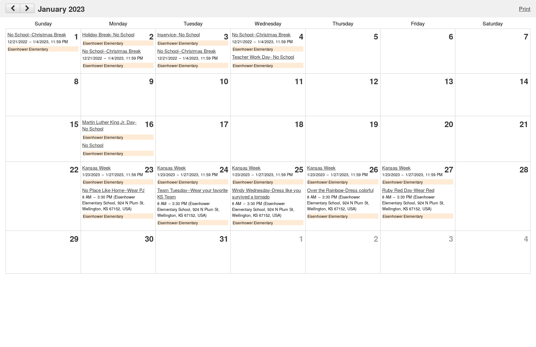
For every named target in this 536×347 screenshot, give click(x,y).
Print (524, 8)
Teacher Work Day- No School (263, 56)
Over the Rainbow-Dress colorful (340, 190)
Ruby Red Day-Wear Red (408, 190)
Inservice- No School (178, 34)
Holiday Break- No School (108, 34)
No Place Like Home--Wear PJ (113, 190)
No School (92, 145)
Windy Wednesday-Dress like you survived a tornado (266, 193)
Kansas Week (96, 167)
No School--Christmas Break (36, 34)
